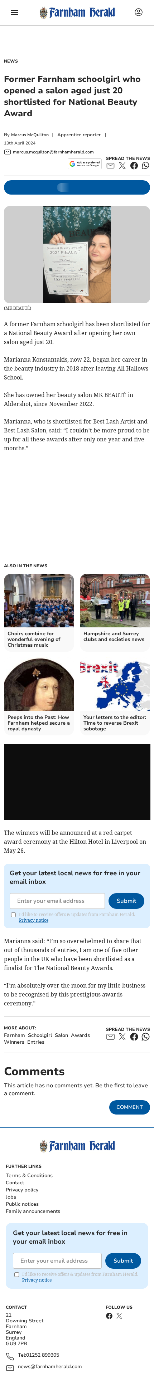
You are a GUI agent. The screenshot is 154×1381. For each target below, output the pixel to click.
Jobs (11, 1197)
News (11, 61)
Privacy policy (22, 1189)
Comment (129, 1107)
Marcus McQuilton (30, 135)
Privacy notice (33, 920)
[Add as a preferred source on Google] (85, 163)
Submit (126, 901)
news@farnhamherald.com (50, 1367)
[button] (14, 12)
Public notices (22, 1204)
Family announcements (33, 1211)
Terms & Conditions (29, 1175)
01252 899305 (42, 1355)
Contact (15, 1182)
